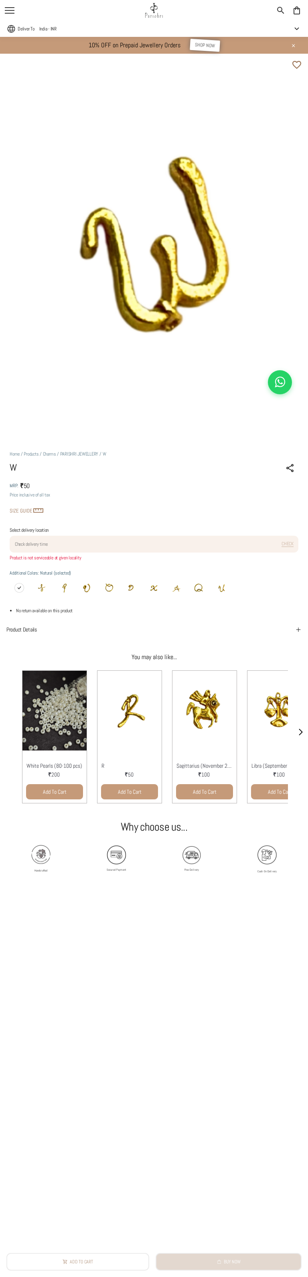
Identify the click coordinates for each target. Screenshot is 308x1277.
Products (31, 454)
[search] (281, 10)
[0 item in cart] (297, 10)
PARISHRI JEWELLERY (79, 454)
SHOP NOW (205, 45)
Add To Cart (55, 791)
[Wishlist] (296, 65)
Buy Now (232, 1262)
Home (15, 454)
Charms (49, 454)
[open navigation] (9, 10)
